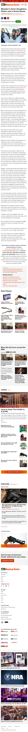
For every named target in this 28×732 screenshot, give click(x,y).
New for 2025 (4, 526)
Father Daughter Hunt (8, 268)
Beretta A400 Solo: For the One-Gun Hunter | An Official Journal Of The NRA (20, 363)
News (2, 14)
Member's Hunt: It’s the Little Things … (12, 279)
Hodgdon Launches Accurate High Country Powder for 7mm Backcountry (8, 435)
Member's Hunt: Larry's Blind (10, 280)
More (9, 390)
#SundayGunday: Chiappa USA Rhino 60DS (9, 452)
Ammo (2, 593)
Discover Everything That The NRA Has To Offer (13, 703)
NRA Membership (4, 613)
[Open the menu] (25, 4)
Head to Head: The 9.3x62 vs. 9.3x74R (13, 410)
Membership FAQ (4, 617)
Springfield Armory (6, 509)
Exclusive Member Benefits (6, 615)
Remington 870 (21, 87)
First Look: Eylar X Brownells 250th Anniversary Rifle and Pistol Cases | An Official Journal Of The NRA (14, 522)
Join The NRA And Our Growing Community (12, 686)
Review (5, 422)
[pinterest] (8, 17)
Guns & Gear (3, 595)
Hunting (5, 271)
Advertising (3, 574)
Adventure (17, 14)
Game (14, 14)
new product (16, 509)
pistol (12, 509)
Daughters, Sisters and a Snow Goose (15, 271)
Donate (16, 1)
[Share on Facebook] (2, 17)
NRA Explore (3, 609)
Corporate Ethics (17, 726)
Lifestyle (22, 14)
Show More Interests (17, 546)
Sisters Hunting (16, 268)
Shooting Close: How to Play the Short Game (9, 461)
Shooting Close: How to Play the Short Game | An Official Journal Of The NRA (7, 363)
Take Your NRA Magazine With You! (10, 668)
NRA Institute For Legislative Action (8, 607)
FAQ (2, 578)
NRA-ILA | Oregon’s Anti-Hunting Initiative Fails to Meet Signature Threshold (6, 377)
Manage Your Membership (6, 619)
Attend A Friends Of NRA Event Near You (12, 721)
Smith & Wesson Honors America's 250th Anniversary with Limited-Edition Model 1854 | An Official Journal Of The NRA (13, 517)
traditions (18, 49)
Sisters (19, 270)
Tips (2, 600)
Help (2, 579)
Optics (2, 598)
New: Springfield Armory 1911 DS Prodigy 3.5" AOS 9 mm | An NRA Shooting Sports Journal (14, 506)
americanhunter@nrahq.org (11, 251)
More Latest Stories (17, 472)
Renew (13, 1)
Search (2, 581)
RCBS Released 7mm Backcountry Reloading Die (7, 426)
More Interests (13, 484)
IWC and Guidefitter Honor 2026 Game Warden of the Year (9, 443)
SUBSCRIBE (7, 560)
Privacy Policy (3, 726)
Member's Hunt (14, 272)
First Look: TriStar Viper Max (10, 286)
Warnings (2, 728)
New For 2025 (4, 487)
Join (10, 1)
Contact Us (3, 576)
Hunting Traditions (14, 270)
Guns (2, 597)
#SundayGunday (5, 531)
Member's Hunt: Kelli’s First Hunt (11, 277)
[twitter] (5, 17)
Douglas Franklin (7, 272)
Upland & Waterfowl (8, 14)
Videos (2, 602)
